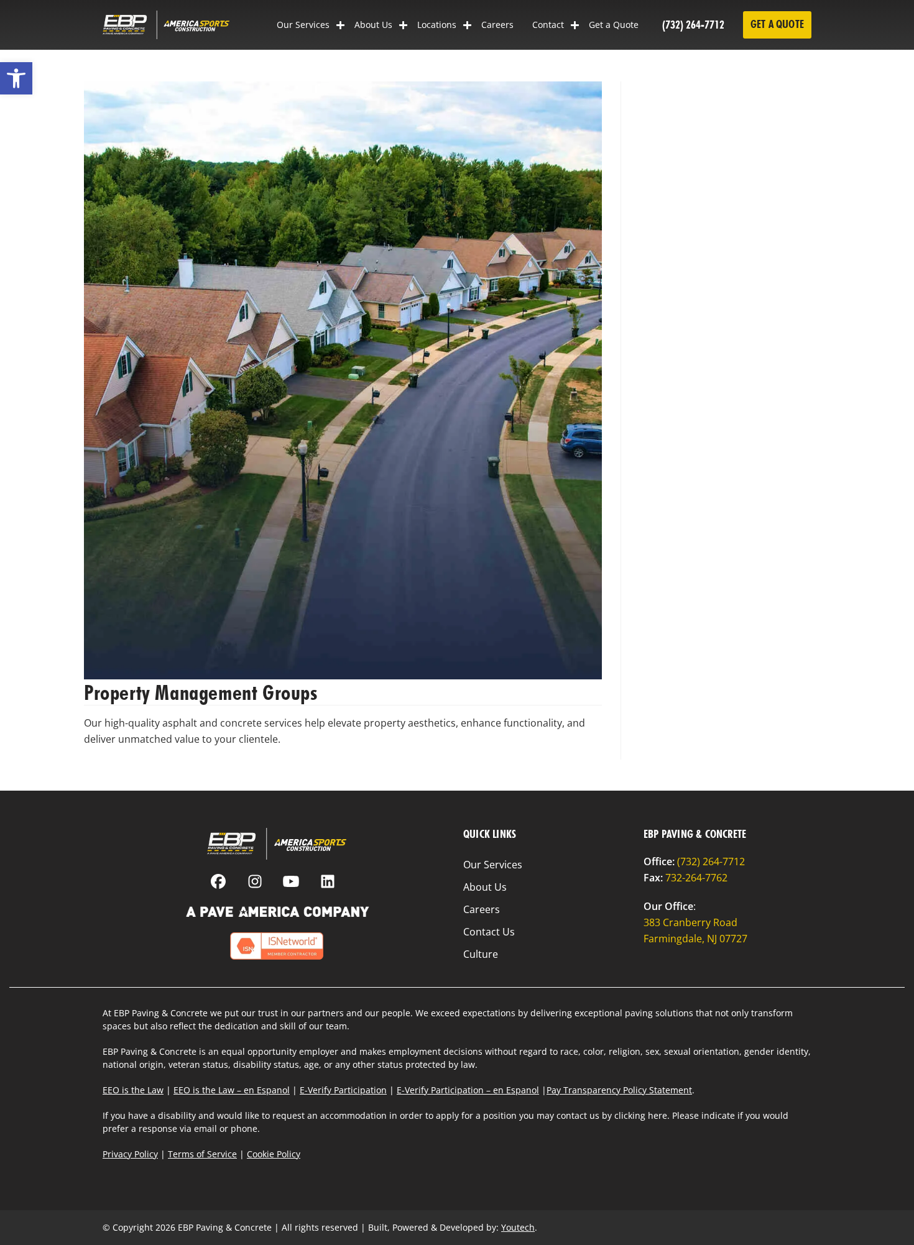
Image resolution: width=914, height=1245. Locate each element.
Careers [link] (497, 24)
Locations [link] (436, 24)
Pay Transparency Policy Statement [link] (619, 1090)
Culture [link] (480, 954)
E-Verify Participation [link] (343, 1090)
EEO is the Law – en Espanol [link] (231, 1090)
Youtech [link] (518, 1227)
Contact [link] (548, 24)
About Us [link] (373, 24)
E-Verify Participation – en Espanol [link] (468, 1090)
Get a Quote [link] (614, 24)
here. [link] (659, 1115)
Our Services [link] (303, 24)
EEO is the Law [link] (133, 1090)
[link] (16, 78)
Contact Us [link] (489, 932)
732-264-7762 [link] (696, 877)
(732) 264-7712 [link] (693, 24)
